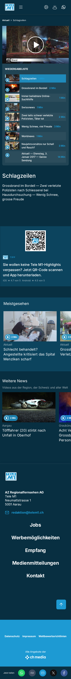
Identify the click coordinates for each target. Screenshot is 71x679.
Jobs (35, 525)
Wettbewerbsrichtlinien (53, 636)
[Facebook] (64, 672)
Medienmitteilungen (35, 563)
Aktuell (5, 20)
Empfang (35, 550)
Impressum (29, 636)
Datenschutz (12, 636)
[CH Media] (35, 656)
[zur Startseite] (9, 7)
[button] (32, 672)
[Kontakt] (63, 7)
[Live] (46, 7)
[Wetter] (54, 7)
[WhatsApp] (21, 672)
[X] (53, 672)
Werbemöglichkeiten (35, 538)
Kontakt (35, 576)
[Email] (42, 672)
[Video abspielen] (35, 45)
